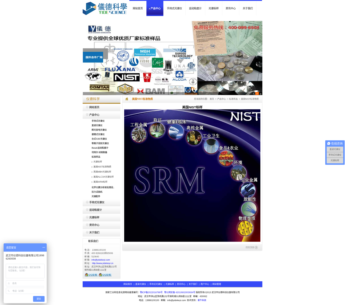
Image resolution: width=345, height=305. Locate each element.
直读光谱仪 (140, 284)
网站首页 (127, 284)
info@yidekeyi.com (100, 260)
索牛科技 (202, 300)
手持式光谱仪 (155, 284)
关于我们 (193, 284)
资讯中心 (181, 284)
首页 (212, 99)
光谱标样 (169, 284)
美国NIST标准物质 (250, 99)
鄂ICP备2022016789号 (151, 292)
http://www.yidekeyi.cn (102, 263)
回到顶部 (250, 247)
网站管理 (216, 284)
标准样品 (233, 99)
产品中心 (221, 99)
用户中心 (205, 284)
